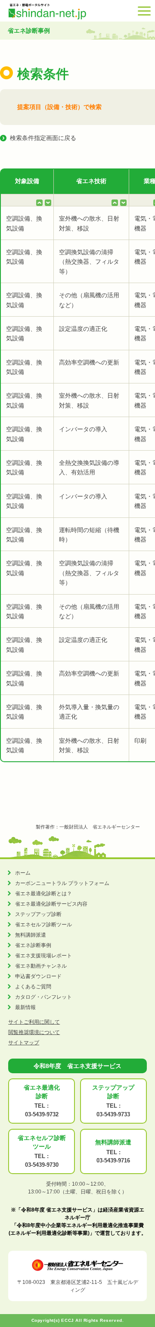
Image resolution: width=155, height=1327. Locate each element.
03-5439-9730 (42, 1165)
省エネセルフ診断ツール (43, 925)
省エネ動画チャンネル (41, 966)
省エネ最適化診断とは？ (43, 894)
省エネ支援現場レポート (43, 956)
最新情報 (25, 1007)
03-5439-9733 (113, 1114)
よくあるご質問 (33, 987)
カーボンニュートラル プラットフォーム (62, 883)
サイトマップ (23, 1043)
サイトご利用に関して (34, 1022)
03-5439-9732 (42, 1114)
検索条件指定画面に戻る (43, 137)
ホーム (23, 873)
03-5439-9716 (113, 1160)
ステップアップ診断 (38, 914)
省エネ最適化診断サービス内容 (51, 904)
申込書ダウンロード (38, 976)
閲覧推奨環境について (34, 1032)
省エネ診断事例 (33, 945)
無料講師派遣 (30, 935)
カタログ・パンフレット (43, 997)
